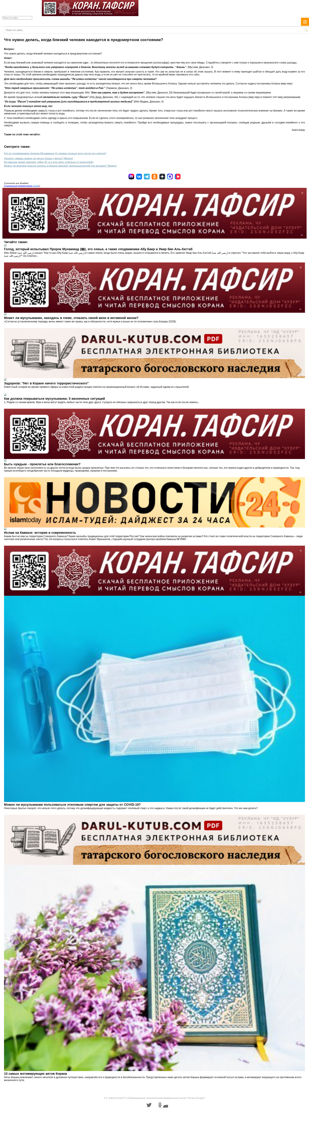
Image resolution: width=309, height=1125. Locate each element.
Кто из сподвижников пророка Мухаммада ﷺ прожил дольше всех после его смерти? (55, 153)
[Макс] (170, 176)
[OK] (154, 176)
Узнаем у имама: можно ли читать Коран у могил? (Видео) (38, 158)
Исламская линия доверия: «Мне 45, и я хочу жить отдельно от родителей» (49, 162)
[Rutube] (131, 176)
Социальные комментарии (22, 185)
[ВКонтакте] (139, 176)
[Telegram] (147, 176)
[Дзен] (162, 176)
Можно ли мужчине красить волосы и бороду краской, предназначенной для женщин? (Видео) (60, 165)
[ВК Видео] (178, 176)
